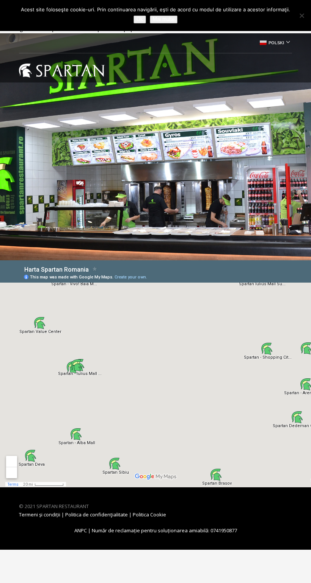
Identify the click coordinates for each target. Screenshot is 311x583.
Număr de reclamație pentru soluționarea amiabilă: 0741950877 (164, 530)
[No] (301, 15)
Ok (140, 19)
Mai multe (163, 19)
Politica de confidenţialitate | (99, 514)
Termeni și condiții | (42, 514)
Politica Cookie (149, 514)
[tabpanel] (155, 146)
